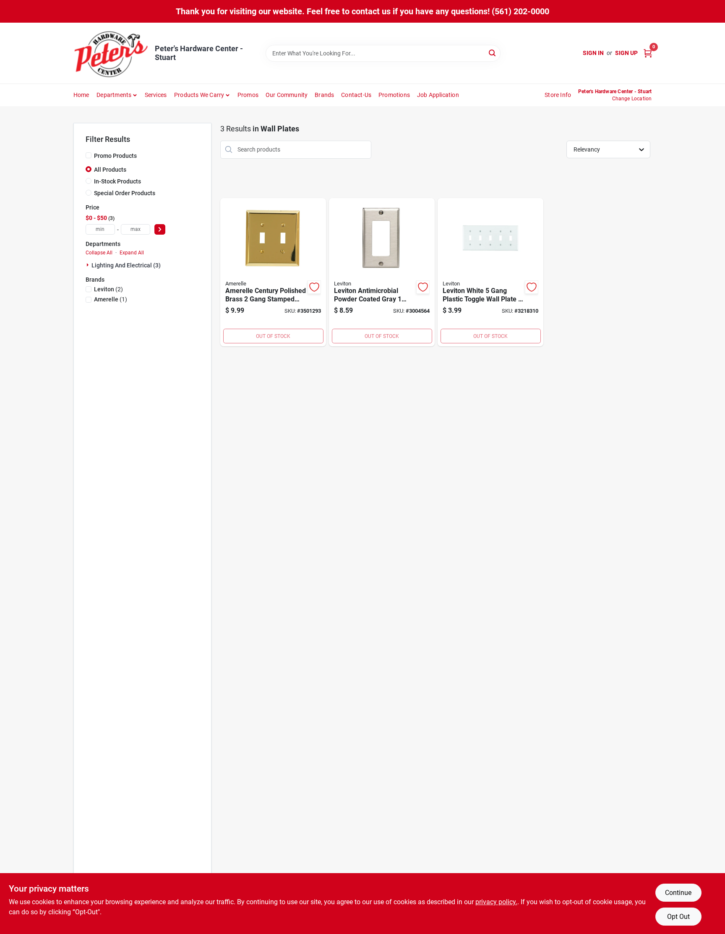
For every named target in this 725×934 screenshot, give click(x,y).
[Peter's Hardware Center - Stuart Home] (111, 53)
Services (156, 95)
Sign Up (626, 53)
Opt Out (678, 917)
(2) (108, 289)
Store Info (558, 95)
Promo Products (115, 156)
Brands (324, 95)
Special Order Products (124, 193)
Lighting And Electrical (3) (126, 265)
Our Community (287, 95)
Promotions (394, 95)
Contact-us (356, 95)
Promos (247, 95)
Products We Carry (199, 95)
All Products (110, 169)
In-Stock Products (117, 181)
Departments (113, 95)
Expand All (132, 253)
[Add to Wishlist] (314, 287)
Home (81, 95)
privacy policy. (496, 902)
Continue (678, 893)
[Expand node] (88, 265)
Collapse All (99, 253)
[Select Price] (159, 229)
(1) (110, 299)
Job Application (438, 95)
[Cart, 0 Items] (648, 53)
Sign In (593, 53)
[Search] (493, 53)
